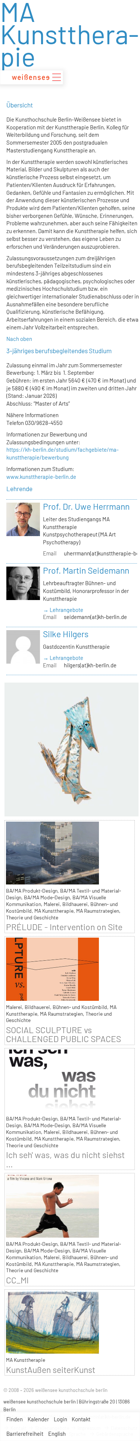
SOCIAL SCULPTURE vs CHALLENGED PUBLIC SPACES (63, 1034)
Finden (14, 1419)
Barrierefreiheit (24, 1433)
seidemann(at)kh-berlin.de (95, 616)
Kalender (38, 1419)
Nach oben (19, 338)
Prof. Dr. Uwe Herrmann (86, 506)
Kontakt (81, 1419)
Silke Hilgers (65, 634)
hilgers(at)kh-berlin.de (90, 665)
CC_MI (17, 1280)
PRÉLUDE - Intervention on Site (64, 926)
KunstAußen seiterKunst (50, 1369)
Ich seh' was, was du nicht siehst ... (65, 1159)
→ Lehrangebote (63, 609)
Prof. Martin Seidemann (86, 570)
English (57, 1433)
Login (60, 1419)
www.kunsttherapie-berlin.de (41, 476)
